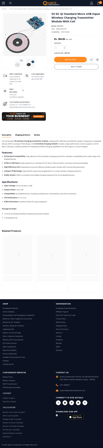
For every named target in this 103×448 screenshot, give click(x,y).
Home (4, 9)
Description (6, 135)
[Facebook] (58, 402)
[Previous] (5, 34)
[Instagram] (65, 402)
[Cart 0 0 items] (98, 3)
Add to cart (70, 59)
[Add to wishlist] (91, 59)
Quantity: (57, 43)
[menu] (3, 3)
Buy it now (76, 67)
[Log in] (91, 3)
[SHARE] (96, 60)
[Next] (44, 34)
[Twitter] (85, 402)
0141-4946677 (65, 385)
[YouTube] (78, 402)
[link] (17, 277)
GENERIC (60, 26)
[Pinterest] (71, 402)
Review (37, 135)
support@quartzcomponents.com (72, 390)
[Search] (10, 3)
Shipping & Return (22, 135)
